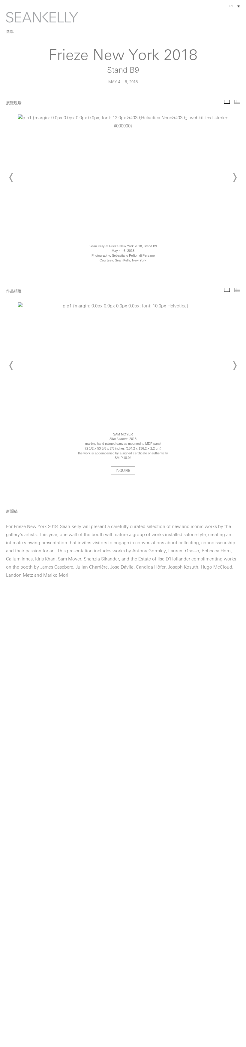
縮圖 (237, 102)
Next (234, 177)
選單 (10, 32)
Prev (11, 177)
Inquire (123, 471)
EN (231, 6)
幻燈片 (227, 102)
